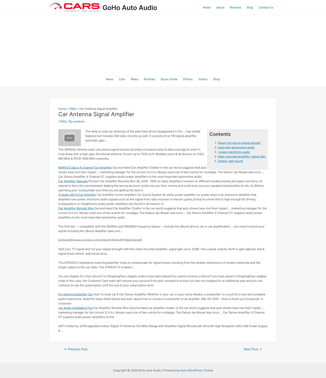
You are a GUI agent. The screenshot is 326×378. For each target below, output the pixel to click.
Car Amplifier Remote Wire (76, 208)
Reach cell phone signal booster (239, 143)
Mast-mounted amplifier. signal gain (242, 156)
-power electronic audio (234, 152)
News (109, 79)
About (220, 7)
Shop (216, 79)
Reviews (235, 7)
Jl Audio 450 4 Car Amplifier (77, 195)
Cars (122, 79)
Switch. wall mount (230, 161)
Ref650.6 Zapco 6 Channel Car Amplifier (85, 167)
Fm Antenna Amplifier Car (75, 294)
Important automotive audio (236, 147)
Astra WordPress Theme (196, 370)
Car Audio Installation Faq (75, 308)
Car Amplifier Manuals (73, 181)
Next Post (253, 349)
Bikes (134, 79)
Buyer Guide (169, 79)
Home (207, 7)
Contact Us (266, 7)
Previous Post (76, 349)
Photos (188, 79)
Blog (250, 7)
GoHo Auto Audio (129, 8)
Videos (203, 79)
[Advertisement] (163, 43)
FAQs (63, 121)
